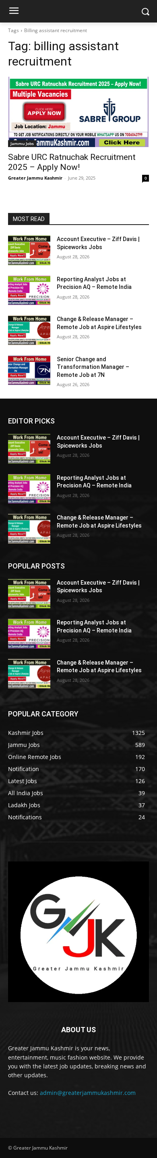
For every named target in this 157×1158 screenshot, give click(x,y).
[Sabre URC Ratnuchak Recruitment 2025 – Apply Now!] (78, 112)
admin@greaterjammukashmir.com (88, 1093)
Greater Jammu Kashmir (35, 178)
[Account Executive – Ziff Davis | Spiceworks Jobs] (29, 250)
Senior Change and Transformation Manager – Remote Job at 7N (93, 367)
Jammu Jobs (22, 143)
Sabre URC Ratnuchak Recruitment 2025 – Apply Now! (72, 162)
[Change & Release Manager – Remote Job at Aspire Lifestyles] (29, 330)
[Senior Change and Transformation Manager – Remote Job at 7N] (29, 370)
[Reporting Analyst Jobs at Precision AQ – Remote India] (29, 290)
